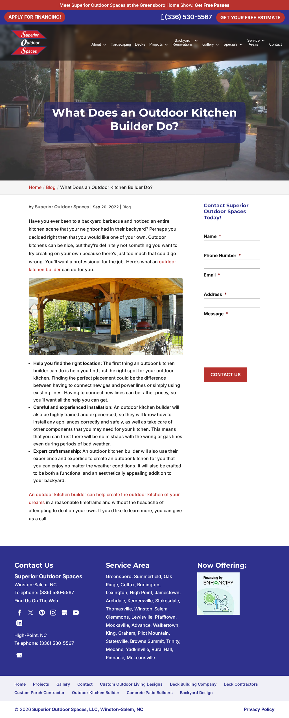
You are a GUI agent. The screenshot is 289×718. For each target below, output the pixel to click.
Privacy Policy (259, 709)
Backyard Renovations (182, 42)
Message (216, 313)
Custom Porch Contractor (39, 692)
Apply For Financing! (34, 17)
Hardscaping (121, 44)
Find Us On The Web (36, 600)
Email (212, 275)
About (96, 44)
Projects (156, 44)
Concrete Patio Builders (150, 692)
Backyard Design (196, 692)
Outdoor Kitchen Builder (95, 692)
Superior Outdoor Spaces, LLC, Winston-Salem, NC (87, 709)
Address (215, 294)
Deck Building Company (193, 684)
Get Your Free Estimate (250, 17)
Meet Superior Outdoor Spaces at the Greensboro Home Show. (144, 5)
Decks (140, 44)
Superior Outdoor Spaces (62, 206)
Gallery (208, 44)
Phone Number (222, 255)
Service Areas (253, 42)
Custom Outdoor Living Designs (131, 684)
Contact (275, 44)
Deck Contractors (241, 684)
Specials (231, 44)
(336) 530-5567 (57, 643)
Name (212, 236)
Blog (126, 206)
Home (20, 684)
